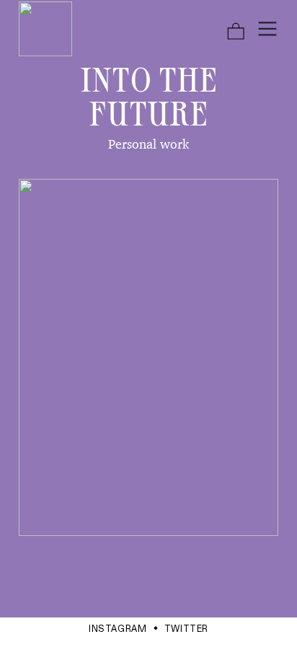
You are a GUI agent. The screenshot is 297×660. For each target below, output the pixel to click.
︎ (235, 31)
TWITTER (186, 629)
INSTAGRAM (118, 629)
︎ (267, 29)
